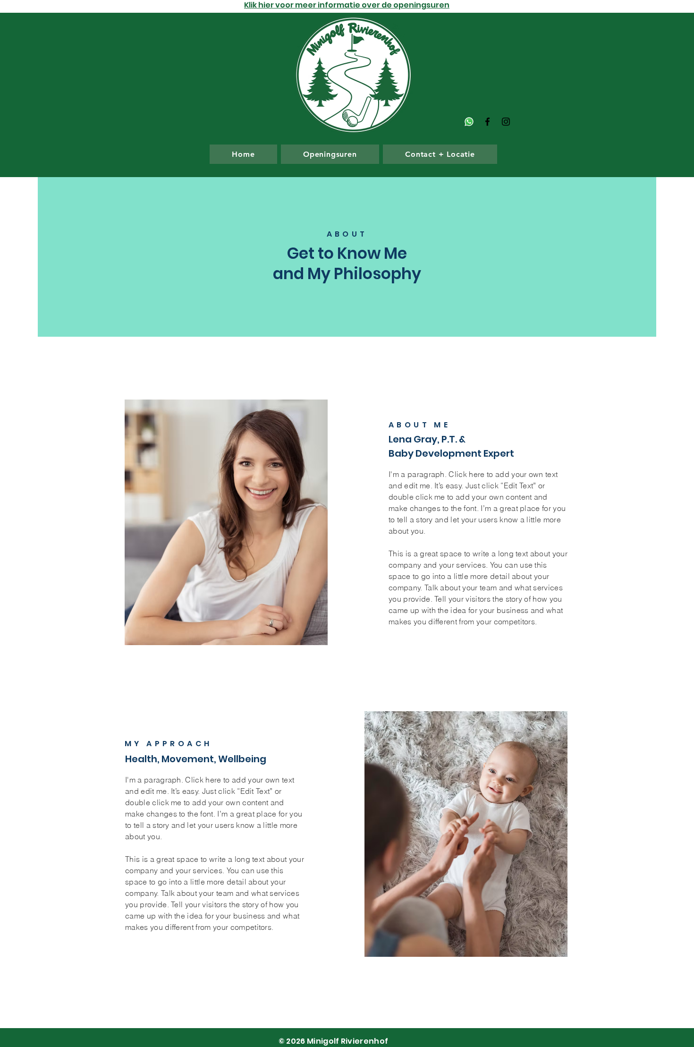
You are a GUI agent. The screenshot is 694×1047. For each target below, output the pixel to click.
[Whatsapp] (469, 121)
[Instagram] (505, 121)
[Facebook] (487, 121)
